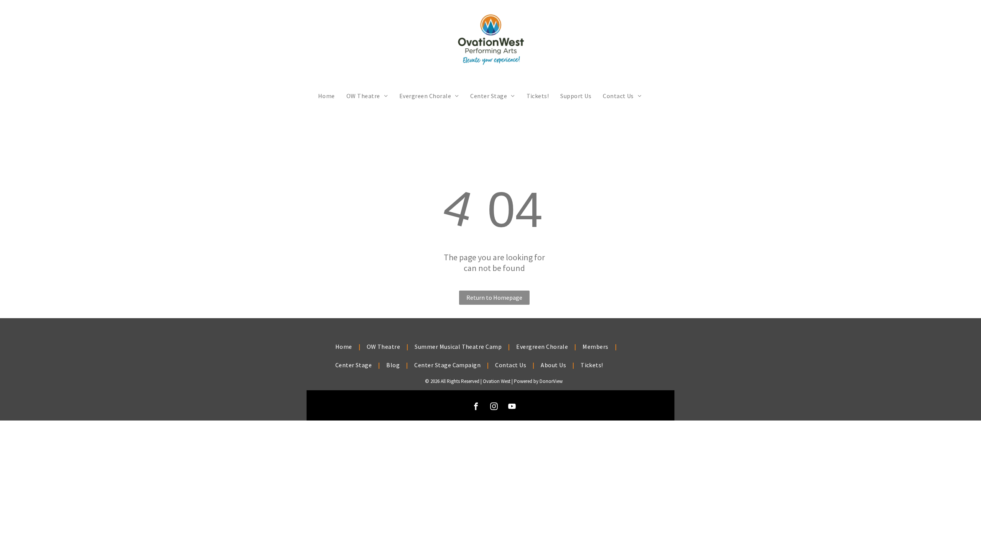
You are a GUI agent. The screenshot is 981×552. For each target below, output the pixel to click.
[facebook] (476, 407)
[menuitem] (326, 96)
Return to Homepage (494, 297)
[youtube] (512, 407)
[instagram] (494, 407)
